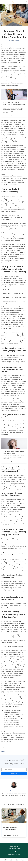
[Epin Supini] (4, 811)
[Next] (26, 819)
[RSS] (15, 851)
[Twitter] (11, 859)
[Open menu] (2, 2)
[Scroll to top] (23, 859)
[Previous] (1, 819)
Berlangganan (13, 773)
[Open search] (26, 2)
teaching (11, 40)
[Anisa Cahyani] (14, 785)
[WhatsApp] (17, 859)
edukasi (4, 825)
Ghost (18, 848)
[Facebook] (5, 859)
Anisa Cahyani (14, 791)
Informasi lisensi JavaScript (14, 854)
